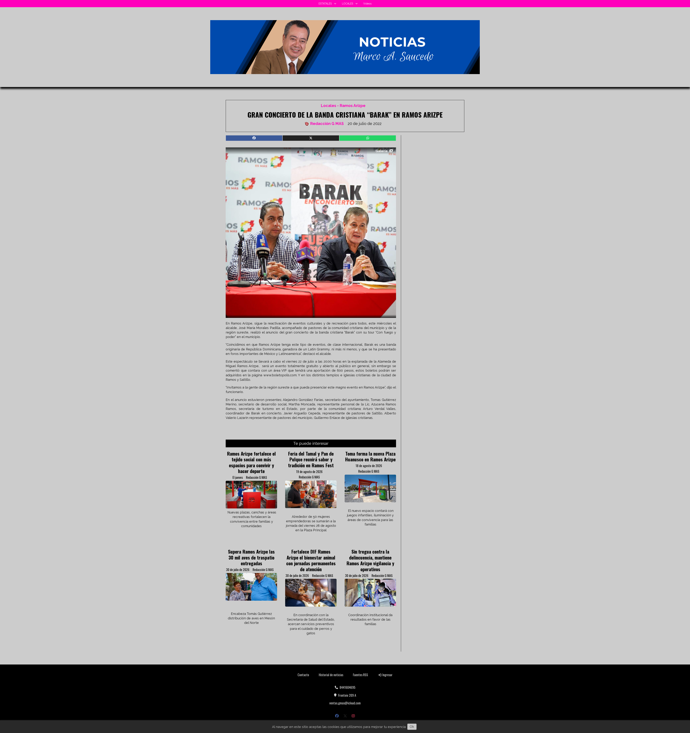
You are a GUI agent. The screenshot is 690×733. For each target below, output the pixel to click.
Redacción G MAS (327, 123)
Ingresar (387, 674)
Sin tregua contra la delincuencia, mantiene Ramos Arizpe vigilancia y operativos (370, 560)
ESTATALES (325, 3)
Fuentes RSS (360, 674)
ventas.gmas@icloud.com (345, 703)
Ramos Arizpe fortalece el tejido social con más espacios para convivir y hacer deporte (251, 462)
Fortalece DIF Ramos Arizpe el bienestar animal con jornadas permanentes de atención (311, 560)
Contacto (303, 674)
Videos (367, 3)
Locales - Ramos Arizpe (343, 105)
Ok (412, 727)
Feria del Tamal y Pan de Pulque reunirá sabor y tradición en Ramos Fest (311, 459)
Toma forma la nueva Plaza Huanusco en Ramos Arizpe (370, 456)
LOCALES (347, 3)
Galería (381, 151)
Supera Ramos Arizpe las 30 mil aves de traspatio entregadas (251, 557)
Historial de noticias (331, 674)
